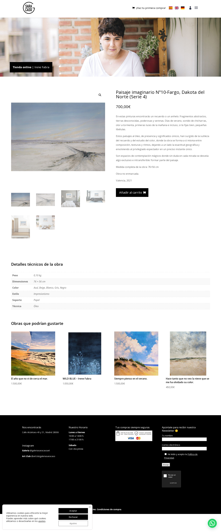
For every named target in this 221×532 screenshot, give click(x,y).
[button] (100, 95)
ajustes (41, 521)
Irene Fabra (41, 67)
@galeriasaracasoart (40, 450)
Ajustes (73, 523)
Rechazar (73, 517)
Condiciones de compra (109, 509)
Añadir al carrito (130, 192)
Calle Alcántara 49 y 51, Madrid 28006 (40, 432)
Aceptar (73, 510)
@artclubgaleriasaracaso (43, 456)
